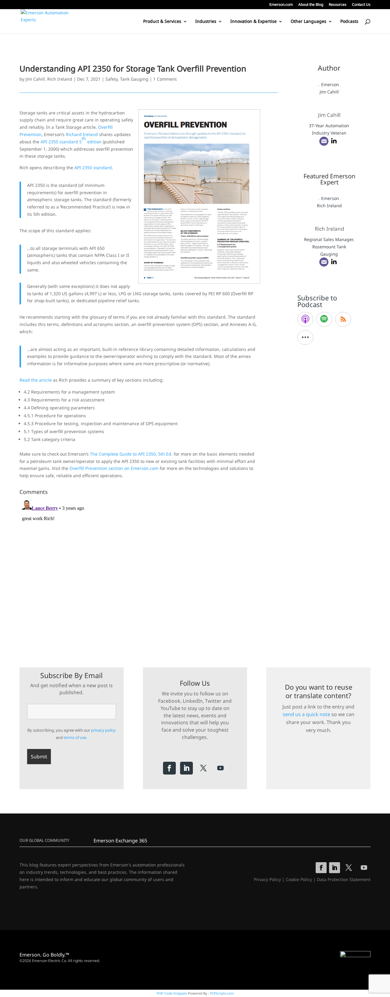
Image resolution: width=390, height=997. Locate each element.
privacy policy (103, 730)
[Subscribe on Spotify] (324, 319)
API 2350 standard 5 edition (71, 140)
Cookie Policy (299, 879)
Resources (337, 5)
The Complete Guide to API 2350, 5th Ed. (131, 454)
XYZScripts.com (222, 993)
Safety (111, 79)
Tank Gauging (134, 79)
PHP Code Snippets (172, 993)
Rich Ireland (59, 79)
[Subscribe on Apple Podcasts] (305, 319)
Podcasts (349, 21)
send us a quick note (306, 714)
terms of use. (75, 737)
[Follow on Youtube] (220, 768)
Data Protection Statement (343, 879)
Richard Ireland (82, 134)
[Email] (323, 141)
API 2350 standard (93, 167)
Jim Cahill (35, 79)
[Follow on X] (203, 768)
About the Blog (310, 5)
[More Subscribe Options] (305, 337)
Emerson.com (281, 5)
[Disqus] (149, 574)
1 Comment (165, 79)
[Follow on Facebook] (169, 768)
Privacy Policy (267, 879)
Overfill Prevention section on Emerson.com (113, 468)
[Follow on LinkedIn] (186, 768)
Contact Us (361, 5)
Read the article (36, 380)
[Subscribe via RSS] (343, 319)
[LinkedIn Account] (334, 141)
